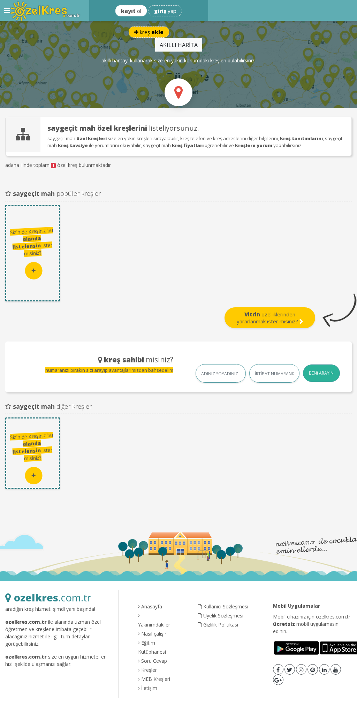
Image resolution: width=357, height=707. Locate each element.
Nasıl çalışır (153, 633)
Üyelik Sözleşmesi (222, 615)
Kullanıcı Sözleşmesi (225, 606)
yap (165, 10)
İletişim (148, 688)
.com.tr (52, 597)
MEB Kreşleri (155, 679)
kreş (151, 32)
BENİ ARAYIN (321, 373)
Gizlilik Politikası (220, 624)
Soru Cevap (153, 661)
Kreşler (148, 670)
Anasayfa (151, 606)
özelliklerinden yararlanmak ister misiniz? (268, 318)
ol (131, 10)
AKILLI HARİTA (179, 45)
